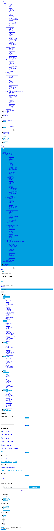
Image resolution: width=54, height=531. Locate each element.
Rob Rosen (11, 105)
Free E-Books (9, 4)
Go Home (3, 286)
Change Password (7, 508)
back (4, 295)
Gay (7, 5)
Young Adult (9, 75)
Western (11, 25)
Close (4, 121)
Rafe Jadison (12, 102)
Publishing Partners (10, 91)
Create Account (6, 510)
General (8, 73)
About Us (5, 496)
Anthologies (11, 6)
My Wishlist (6, 133)
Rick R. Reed (12, 104)
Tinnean (11, 106)
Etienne (10, 97)
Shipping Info (6, 498)
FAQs (4, 515)
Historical (11, 13)
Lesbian (8, 27)
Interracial (11, 15)
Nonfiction (8, 90)
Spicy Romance (12, 23)
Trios (10, 24)
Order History (6, 506)
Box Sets (11, 9)
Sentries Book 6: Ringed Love (11, 470)
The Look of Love (7, 434)
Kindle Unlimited (10, 110)
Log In (4, 135)
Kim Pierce (11, 100)
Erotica (10, 11)
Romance (11, 20)
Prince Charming (7, 441)
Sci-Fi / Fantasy (12, 22)
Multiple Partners (13, 16)
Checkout (5, 141)
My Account (6, 132)
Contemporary (12, 10)
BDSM (10, 8)
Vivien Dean (12, 107)
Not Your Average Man (9, 462)
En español (8, 109)
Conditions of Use (7, 500)
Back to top (3, 529)
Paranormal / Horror (13, 19)
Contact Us (5, 516)
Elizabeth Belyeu (13, 95)
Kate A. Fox (11, 99)
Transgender (9, 59)
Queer (7, 72)
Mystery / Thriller (13, 18)
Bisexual (8, 47)
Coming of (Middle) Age (9, 448)
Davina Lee (11, 93)
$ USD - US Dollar (7, 120)
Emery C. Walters (13, 96)
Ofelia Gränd (12, 101)
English (12, 126)
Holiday (11, 14)
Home (4, 271)
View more (27, 417)
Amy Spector (12, 92)
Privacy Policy (6, 499)
